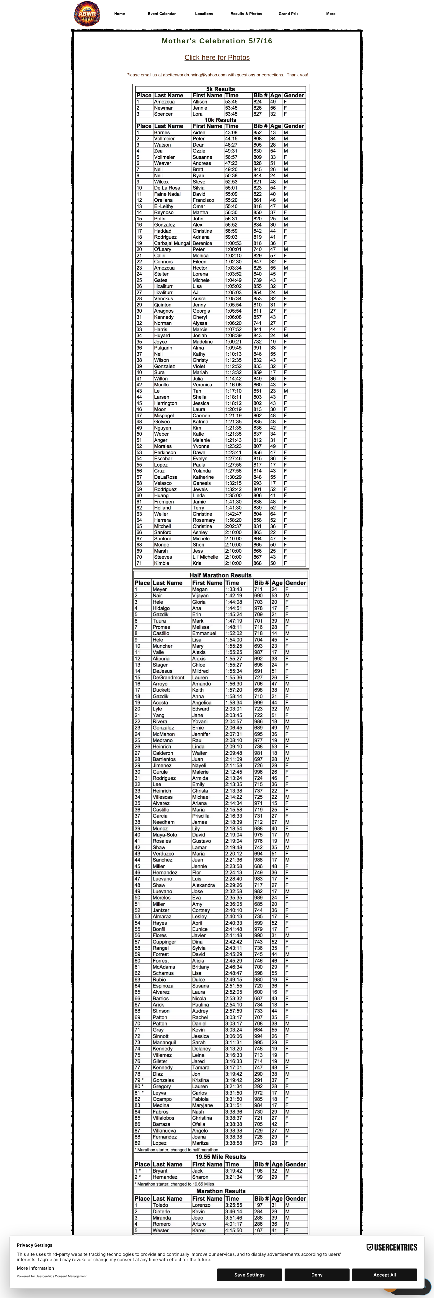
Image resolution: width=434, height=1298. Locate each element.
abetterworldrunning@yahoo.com (195, 74)
